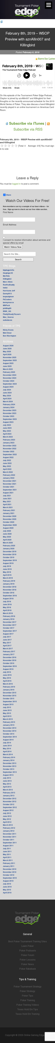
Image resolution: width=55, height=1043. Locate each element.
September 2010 (10, 878)
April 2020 (7, 539)
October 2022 (8, 451)
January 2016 (8, 689)
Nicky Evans (8, 330)
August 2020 (8, 528)
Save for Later (46, 58)
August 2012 (8, 810)
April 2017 (7, 645)
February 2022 (9, 475)
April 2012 (7, 822)
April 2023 (7, 433)
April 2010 (7, 892)
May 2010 (7, 889)
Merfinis (6, 276)
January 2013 (8, 795)
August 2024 (8, 386)
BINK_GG (7, 311)
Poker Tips (27, 995)
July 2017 (7, 636)
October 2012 (8, 804)
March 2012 (8, 825)
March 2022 (8, 472)
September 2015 (10, 701)
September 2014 (10, 736)
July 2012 (7, 813)
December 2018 (9, 586)
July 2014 (7, 742)
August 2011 (8, 845)
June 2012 (7, 816)
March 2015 (8, 719)
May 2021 (7, 501)
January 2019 (8, 583)
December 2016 (9, 657)
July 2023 (7, 425)
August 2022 (8, 457)
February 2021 (9, 510)
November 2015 (9, 695)
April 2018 (7, 610)
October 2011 (8, 839)
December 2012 (9, 798)
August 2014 (8, 739)
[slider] (9, 145)
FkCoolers (7, 299)
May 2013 (7, 783)
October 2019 (8, 557)
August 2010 (8, 880)
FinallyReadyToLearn (12, 314)
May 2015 (7, 713)
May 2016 (7, 678)
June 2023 (7, 428)
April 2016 (7, 681)
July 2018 (7, 601)
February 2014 (9, 757)
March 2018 (8, 613)
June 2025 (7, 366)
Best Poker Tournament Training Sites (27, 941)
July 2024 (7, 389)
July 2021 (7, 495)
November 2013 (9, 766)
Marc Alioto (7, 281)
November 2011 (9, 836)
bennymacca (8, 302)
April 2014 (7, 751)
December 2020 (9, 516)
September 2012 (10, 807)
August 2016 (8, 669)
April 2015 (7, 716)
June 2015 (7, 710)
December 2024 (9, 375)
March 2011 (8, 860)
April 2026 (7, 354)
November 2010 (9, 872)
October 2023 (8, 416)
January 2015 (8, 725)
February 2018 (9, 616)
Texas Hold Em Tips (27, 1009)
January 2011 (8, 866)
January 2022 (8, 478)
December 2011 (9, 833)
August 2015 (8, 704)
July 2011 (7, 848)
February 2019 (9, 581)
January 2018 (8, 619)
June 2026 (7, 348)
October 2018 (8, 592)
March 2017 (8, 648)
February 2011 (9, 863)
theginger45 (8, 273)
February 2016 (9, 686)
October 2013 (8, 769)
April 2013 (7, 786)
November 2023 (9, 413)
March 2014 (8, 754)
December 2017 (9, 622)
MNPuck (6, 305)
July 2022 (7, 460)
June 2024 (7, 392)
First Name (8, 212)
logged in (16, 183)
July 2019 (7, 566)
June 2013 (7, 780)
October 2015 (8, 698)
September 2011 (10, 842)
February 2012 (9, 828)
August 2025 (8, 363)
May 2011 (7, 854)
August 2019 (8, 563)
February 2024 (9, 404)
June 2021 (7, 498)
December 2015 (9, 692)
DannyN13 (7, 293)
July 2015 (7, 707)
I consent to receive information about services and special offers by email (26, 241)
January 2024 (8, 407)
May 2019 (7, 572)
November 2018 (9, 589)
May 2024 (7, 395)
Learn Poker (27, 946)
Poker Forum (27, 955)
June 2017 (7, 639)
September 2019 (10, 560)
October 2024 (8, 381)
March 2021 (8, 507)
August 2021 (8, 492)
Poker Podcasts (27, 950)
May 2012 (7, 819)
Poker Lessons (27, 959)
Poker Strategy (27, 991)
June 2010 (7, 886)
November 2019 (9, 554)
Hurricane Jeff (9, 290)
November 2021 (9, 483)
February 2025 (9, 372)
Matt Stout (7, 332)
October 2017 (8, 628)
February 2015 (9, 722)
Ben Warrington (9, 335)
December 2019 (9, 551)
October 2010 (8, 875)
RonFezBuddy (9, 284)
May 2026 (7, 351)
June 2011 (7, 851)
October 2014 (8, 733)
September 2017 (10, 631)
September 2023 (10, 419)
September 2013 (10, 772)
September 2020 (10, 525)
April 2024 (7, 398)
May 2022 (7, 466)
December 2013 (9, 763)
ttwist (5, 287)
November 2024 (9, 378)
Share (8, 195)
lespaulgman (8, 296)
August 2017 (8, 633)
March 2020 (8, 542)
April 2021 (7, 504)
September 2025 (10, 360)
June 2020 (7, 533)
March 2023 (8, 436)
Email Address (9, 224)
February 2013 (9, 792)
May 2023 (7, 431)
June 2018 (7, 604)
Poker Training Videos (27, 1004)
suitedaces (7, 320)
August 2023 (8, 422)
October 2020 (8, 522)
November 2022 (9, 448)
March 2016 (8, 683)
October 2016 (8, 663)
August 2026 (8, 345)
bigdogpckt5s (8, 270)
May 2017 (7, 642)
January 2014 (8, 760)
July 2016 (7, 672)
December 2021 (9, 481)
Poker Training (27, 1000)
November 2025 (9, 357)
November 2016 (9, 660)
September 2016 (10, 666)
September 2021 (10, 489)
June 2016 (7, 675)
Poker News (27, 964)
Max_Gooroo (8, 317)
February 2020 (9, 545)
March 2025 (8, 369)
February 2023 (9, 439)
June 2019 (7, 569)
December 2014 (9, 728)
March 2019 (8, 578)
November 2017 (9, 625)
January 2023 (8, 442)
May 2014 (7, 748)
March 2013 (8, 789)
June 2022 (7, 463)
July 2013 (7, 778)
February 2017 (9, 651)
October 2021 (8, 486)
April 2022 (7, 469)
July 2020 (7, 531)
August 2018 (8, 598)
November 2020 (9, 519)
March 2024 (8, 401)
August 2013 (8, 775)
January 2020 (8, 548)
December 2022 (9, 445)
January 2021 (8, 513)
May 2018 (7, 607)
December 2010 (9, 869)
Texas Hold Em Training (27, 1014)
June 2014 (7, 745)
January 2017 (8, 654)
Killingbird (7, 278)
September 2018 (10, 595)
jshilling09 (7, 308)
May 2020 (7, 536)
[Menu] (48, 5)
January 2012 (8, 830)
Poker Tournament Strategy (28, 986)
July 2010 (7, 883)
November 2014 (9, 730)
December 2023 (9, 410)
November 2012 (9, 801)
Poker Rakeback (27, 968)
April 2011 (7, 857)
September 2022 (10, 454)
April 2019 (7, 575)
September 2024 (10, 383)
